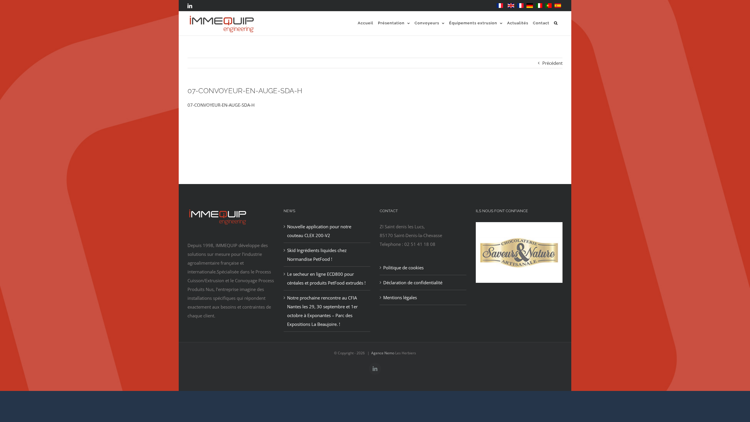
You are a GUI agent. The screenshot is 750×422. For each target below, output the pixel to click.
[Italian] (539, 5)
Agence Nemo (382, 352)
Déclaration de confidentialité (412, 282)
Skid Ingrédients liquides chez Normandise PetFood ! (317, 254)
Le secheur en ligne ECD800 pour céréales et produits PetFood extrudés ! (326, 278)
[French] (499, 5)
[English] (511, 5)
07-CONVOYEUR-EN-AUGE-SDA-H (221, 105)
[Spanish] (557, 5)
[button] (556, 23)
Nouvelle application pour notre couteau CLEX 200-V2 (319, 231)
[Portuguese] (548, 5)
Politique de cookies (403, 267)
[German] (529, 5)
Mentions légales (400, 297)
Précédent (552, 63)
